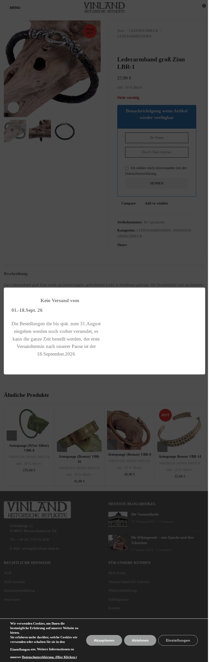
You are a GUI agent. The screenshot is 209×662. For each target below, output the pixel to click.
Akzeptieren (104, 640)
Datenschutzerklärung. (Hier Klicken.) (49, 657)
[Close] (202, 281)
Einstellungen (20, 649)
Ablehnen (140, 640)
